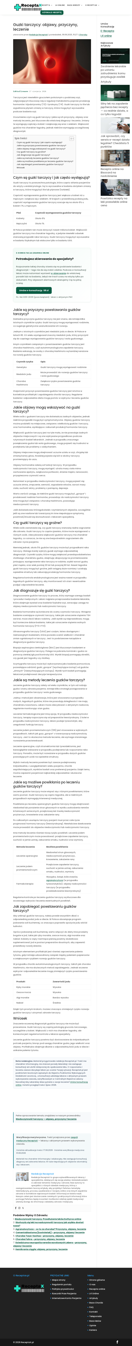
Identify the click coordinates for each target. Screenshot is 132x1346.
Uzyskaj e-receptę (51, 12)
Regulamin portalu (61, 1284)
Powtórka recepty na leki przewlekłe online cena (114, 202)
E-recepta (44, 5)
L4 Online (94, 1293)
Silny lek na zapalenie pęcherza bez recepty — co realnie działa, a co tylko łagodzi (114, 109)
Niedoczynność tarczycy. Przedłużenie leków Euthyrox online (48, 1219)
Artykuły (106, 82)
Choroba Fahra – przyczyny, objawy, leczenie (40, 1239)
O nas (92, 1284)
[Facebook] (16, 1208)
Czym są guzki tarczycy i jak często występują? (39, 142)
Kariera (93, 1330)
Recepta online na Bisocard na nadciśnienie (112, 172)
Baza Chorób (96, 1302)
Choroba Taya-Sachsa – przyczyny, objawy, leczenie (44, 1235)
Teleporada (95, 1316)
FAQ (91, 1307)
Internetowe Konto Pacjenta (66, 1298)
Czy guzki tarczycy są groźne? (31, 152)
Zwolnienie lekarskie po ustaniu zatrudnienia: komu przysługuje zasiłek (113, 72)
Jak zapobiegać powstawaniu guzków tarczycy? (40, 164)
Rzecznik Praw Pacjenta (64, 1293)
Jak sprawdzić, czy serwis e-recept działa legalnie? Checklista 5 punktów (115, 141)
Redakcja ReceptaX (38, 34)
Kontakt (93, 1311)
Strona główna (97, 1279)
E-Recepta (107, 31)
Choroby (83, 34)
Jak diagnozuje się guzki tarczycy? (33, 155)
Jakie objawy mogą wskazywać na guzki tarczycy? (41, 148)
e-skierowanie (58, 273)
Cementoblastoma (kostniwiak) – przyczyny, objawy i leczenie (50, 1232)
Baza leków (95, 1320)
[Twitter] (23, 1208)
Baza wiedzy (73, 5)
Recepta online (97, 1289)
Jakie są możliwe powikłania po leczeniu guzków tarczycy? (45, 161)
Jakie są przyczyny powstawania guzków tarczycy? (41, 145)
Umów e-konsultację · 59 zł (34, 290)
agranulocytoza (54, 880)
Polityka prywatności (63, 1289)
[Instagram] (19, 1208)
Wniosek (21, 167)
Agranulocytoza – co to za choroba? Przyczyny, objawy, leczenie (50, 1229)
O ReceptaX (91, 5)
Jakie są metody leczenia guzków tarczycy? (38, 158)
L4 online (60, 5)
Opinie (92, 1325)
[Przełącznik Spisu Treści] (70, 138)
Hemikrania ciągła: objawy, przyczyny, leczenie (41, 1249)
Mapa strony (58, 1279)
